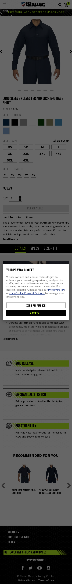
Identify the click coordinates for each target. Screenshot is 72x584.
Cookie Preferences (36, 305)
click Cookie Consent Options (27, 293)
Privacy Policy (56, 289)
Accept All (36, 313)
